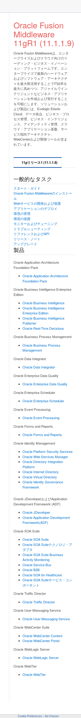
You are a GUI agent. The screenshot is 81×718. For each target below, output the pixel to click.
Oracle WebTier (34, 674)
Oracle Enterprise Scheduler (43, 400)
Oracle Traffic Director (38, 602)
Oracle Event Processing (40, 417)
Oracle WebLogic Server (40, 657)
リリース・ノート (27, 238)
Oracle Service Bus (36, 564)
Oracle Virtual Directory (39, 477)
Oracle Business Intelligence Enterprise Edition (43, 311)
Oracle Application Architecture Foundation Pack (45, 278)
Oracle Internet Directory (40, 471)
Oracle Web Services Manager (45, 456)
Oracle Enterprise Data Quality (45, 384)
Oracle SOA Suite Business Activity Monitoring (42, 557)
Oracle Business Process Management (41, 348)
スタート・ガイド (27, 188)
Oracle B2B (31, 569)
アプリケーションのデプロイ (35, 208)
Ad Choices (52, 716)
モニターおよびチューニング (35, 223)
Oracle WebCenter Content (42, 635)
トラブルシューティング (32, 228)
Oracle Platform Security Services (47, 451)
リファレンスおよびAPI (31, 233)
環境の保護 (22, 218)
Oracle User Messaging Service (46, 618)
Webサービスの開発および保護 (37, 203)
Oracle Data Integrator (38, 367)
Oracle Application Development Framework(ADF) (46, 520)
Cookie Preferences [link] (30, 716)
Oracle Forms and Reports (42, 434)
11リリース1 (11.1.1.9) (39, 162)
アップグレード (25, 243)
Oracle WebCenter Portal (40, 640)
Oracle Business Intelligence (43, 302)
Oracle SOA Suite (35, 539)
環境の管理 (22, 213)
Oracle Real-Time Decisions (43, 328)
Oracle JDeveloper (36, 512)
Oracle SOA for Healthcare (42, 575)
